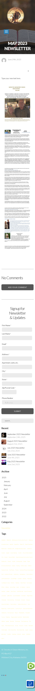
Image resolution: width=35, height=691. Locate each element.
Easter (24, 561)
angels (26, 630)
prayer (23, 634)
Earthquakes (19, 561)
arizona (31, 630)
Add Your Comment (17, 287)
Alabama (31, 540)
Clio (2, 557)
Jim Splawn (22, 587)
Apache (11, 544)
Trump (16, 625)
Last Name (6, 334)
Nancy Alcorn (13, 604)
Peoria (16, 612)
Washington (4, 630)
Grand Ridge (14, 578)
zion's (2, 638)
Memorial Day (10, 600)
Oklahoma (4, 612)
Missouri (28, 600)
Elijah (28, 561)
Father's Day (24, 565)
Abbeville (9, 540)
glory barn (3, 634)
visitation (28, 634)
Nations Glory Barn (22, 604)
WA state (31, 625)
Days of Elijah (12, 557)
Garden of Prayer (8, 574)
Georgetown (22, 574)
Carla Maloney (13, 553)
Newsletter (5, 528)
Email (4, 344)
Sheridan (12, 621)
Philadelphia (21, 612)
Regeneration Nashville (16, 617)
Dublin (13, 561)
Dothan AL (4, 561)
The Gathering (24, 621)
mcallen (9, 634)
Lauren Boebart (16, 595)
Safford (3, 621)
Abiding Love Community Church (20, 540)
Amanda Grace (5, 544)
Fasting (18, 565)
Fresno (17, 570)
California (29, 548)
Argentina (16, 544)
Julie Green (13, 591)
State (4, 379)
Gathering (16, 574)
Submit (17, 411)
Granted (19, 578)
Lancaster (3, 595)
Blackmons (4, 548)
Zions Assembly (20, 630)
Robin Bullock (26, 617)
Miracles (23, 600)
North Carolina (10, 608)
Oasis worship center (27, 608)
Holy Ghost (23, 583)
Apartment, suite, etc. (10, 363)
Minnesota (17, 600)
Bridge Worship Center (20, 548)
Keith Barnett (20, 591)
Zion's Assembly (12, 630)
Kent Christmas (28, 591)
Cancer (3, 553)
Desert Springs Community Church (24, 557)
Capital (7, 553)
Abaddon (3, 540)
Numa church (18, 608)
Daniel (6, 557)
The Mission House (9, 625)
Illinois (2, 587)
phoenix (19, 634)
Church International (27, 553)
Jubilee (7, 591)
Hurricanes (29, 583)
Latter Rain (9, 595)
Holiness (17, 583)
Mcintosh (23, 595)
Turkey (26, 625)
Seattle (7, 621)
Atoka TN (22, 544)
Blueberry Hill (11, 548)
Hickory (12, 583)
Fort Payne (11, 570)
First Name (6, 325)
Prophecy (8, 617)
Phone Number (7, 398)
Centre (20, 553)
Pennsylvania (10, 612)
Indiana (7, 587)
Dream (9, 561)
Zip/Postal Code (8, 388)
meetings (14, 634)
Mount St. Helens (5, 604)
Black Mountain (28, 544)
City (3, 371)
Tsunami (21, 625)
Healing (24, 578)
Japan (17, 587)
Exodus (13, 565)
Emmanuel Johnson (6, 565)
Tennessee (17, 621)
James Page (12, 587)
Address (5, 354)
